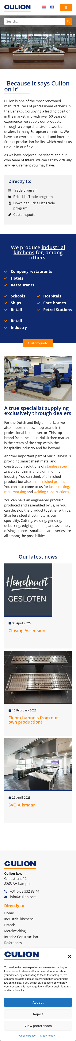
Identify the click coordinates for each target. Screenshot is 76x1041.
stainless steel (56, 466)
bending (41, 525)
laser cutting (59, 486)
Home (9, 913)
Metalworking (15, 931)
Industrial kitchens (19, 919)
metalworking (15, 491)
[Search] (68, 21)
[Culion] (17, 8)
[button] (70, 956)
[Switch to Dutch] (43, 7)
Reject (38, 1014)
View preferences (38, 1026)
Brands (10, 925)
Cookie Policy (27, 1035)
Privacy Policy (46, 1035)
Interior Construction (21, 936)
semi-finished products (50, 481)
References (13, 942)
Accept (38, 1002)
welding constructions (51, 491)
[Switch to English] (52, 7)
